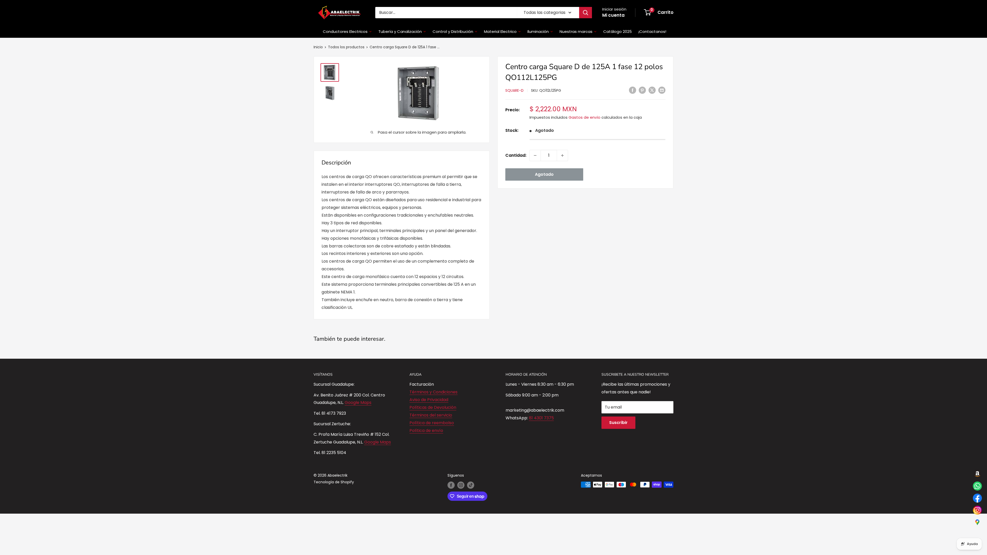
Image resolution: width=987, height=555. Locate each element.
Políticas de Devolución (432, 407)
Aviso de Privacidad (428, 400)
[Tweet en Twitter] (652, 90)
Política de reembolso (431, 423)
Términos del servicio (430, 415)
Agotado (544, 174)
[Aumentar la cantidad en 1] (562, 155)
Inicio (318, 47)
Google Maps (358, 402)
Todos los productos (346, 47)
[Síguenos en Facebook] (451, 485)
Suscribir (618, 422)
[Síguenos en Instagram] (460, 485)
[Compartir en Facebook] (632, 90)
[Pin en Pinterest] (642, 90)
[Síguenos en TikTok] (470, 485)
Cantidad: (515, 155)
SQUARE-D (514, 90)
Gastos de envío (584, 117)
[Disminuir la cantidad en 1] (535, 155)
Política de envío (426, 430)
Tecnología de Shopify (334, 482)
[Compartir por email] (661, 90)
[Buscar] (585, 12)
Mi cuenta (613, 15)
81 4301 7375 (541, 418)
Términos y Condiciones (433, 392)
